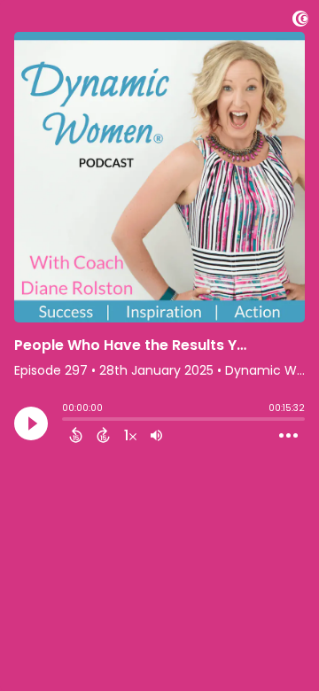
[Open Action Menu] (288, 435)
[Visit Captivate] (300, 22)
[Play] (31, 423)
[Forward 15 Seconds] (103, 435)
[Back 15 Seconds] (75, 435)
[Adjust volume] (156, 435)
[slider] (66, 421)
